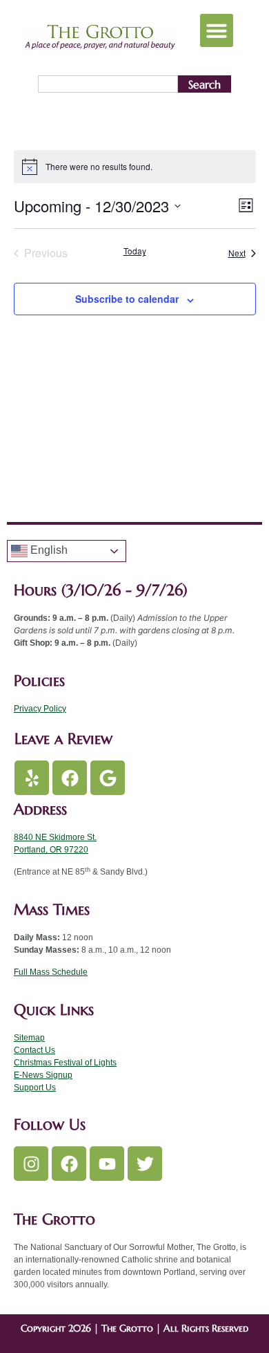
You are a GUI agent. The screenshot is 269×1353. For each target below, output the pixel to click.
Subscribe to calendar (127, 299)
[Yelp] (31, 778)
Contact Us (34, 1050)
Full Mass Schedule (51, 972)
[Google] (107, 778)
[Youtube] (107, 1163)
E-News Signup (43, 1075)
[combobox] (108, 84)
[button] (216, 30)
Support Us (35, 1087)
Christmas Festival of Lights (65, 1062)
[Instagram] (31, 1163)
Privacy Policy (40, 708)
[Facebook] (69, 778)
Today (134, 250)
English (48, 551)
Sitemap (29, 1038)
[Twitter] (145, 1163)
